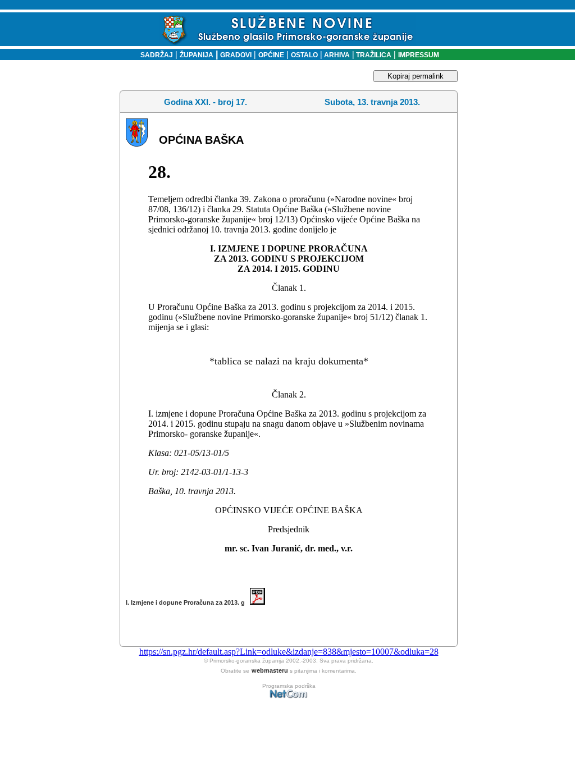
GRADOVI (236, 55)
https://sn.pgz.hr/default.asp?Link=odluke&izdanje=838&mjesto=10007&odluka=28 (289, 651)
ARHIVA (336, 55)
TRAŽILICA (372, 55)
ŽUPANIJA (196, 55)
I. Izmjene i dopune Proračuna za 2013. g (188, 602)
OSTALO (304, 55)
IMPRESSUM (418, 55)
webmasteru (270, 670)
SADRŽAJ (154, 55)
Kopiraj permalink (415, 76)
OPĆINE (271, 55)
